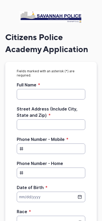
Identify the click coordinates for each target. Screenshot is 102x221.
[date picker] (79, 197)
